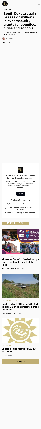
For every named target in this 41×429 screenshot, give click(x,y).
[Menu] (38, 3)
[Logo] (5, 4)
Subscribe (20, 194)
